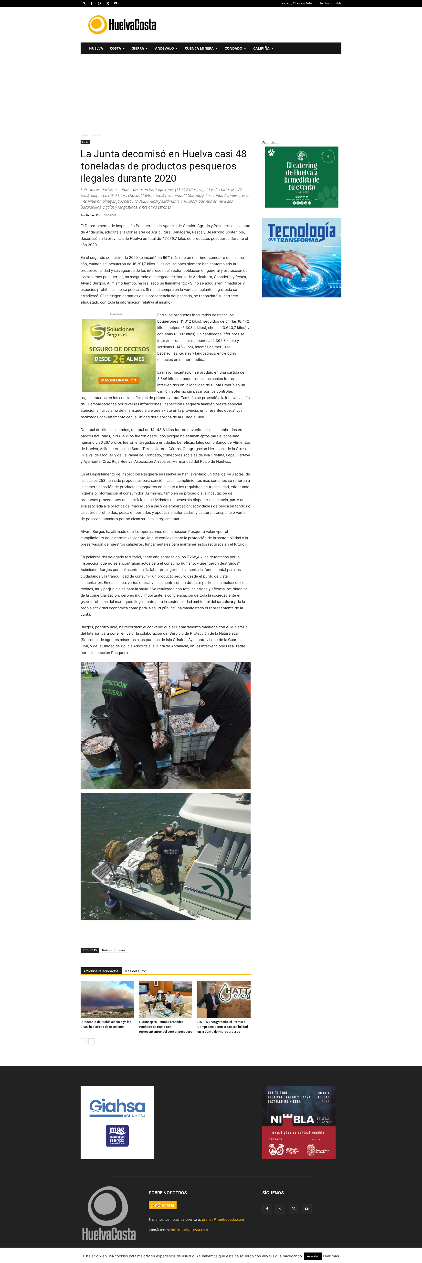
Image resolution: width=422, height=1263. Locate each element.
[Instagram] (99, 3)
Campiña (261, 48)
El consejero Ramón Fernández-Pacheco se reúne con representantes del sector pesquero (165, 1026)
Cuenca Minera (199, 48)
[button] (84, 3)
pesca (121, 950)
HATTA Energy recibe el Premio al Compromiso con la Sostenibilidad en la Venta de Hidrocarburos (222, 1026)
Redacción (93, 215)
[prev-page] (84, 1041)
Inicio (84, 135)
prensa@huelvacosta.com (223, 1219)
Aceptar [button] (313, 1256)
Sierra (138, 48)
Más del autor (135, 971)
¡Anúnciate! (162, 1205)
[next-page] (91, 1041)
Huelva (96, 48)
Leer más (331, 1256)
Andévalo (164, 48)
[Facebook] (91, 3)
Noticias (107, 950)
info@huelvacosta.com (189, 1229)
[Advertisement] (252, 25)
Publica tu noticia (330, 3)
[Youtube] (115, 3)
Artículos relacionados (101, 971)
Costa (115, 48)
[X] (107, 3)
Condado (233, 48)
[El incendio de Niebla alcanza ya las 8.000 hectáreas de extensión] (107, 999)
